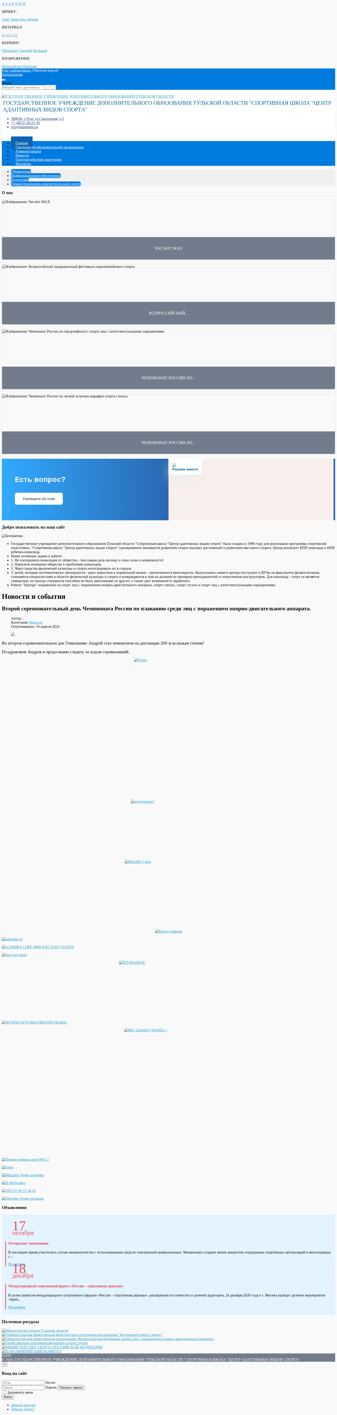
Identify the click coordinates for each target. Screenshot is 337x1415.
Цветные (30, 66)
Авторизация (12, 74)
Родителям (19, 180)
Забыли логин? (23, 1409)
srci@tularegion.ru (24, 127)
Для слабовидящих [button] (16, 70)
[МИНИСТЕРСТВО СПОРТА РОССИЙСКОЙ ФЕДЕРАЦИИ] (52, 1347)
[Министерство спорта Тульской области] (35, 1331)
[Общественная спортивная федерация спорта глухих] (45, 1343)
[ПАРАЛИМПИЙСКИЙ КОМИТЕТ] (32, 1351)
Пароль (51, 1387)
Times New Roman (24, 19)
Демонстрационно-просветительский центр (45, 184)
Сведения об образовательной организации (50, 147)
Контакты (23, 164)
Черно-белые (12, 66)
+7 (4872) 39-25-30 (25, 123)
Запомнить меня (19, 1392)
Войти (8, 1397)
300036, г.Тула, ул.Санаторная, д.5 (37, 119)
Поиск (7, 83)
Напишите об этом (39, 499)
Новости (36, 622)
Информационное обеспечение (35, 176)
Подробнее (16, 1307)
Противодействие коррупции (39, 159)
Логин (50, 1382)
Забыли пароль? (23, 1405)
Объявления (20, 171)
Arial (5, 19)
